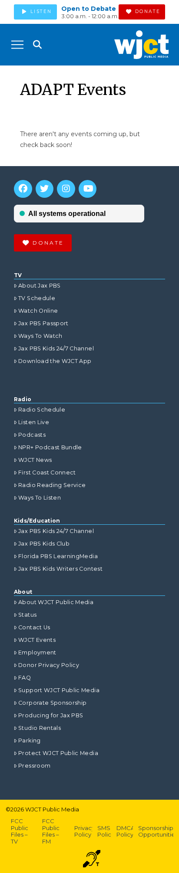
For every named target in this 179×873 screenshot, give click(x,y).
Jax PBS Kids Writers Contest (60, 569)
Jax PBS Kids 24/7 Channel (56, 348)
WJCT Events (37, 640)
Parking (29, 740)
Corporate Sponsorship (52, 703)
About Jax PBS (39, 285)
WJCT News (35, 460)
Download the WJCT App (54, 361)
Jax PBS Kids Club (44, 543)
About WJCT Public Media (55, 602)
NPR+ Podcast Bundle (50, 447)
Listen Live (33, 422)
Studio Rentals (39, 728)
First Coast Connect (47, 472)
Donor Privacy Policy (48, 665)
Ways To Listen (39, 497)
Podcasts (32, 435)
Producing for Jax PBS (50, 715)
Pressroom (34, 765)
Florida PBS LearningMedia (58, 556)
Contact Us (34, 627)
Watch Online (38, 310)
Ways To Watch (40, 336)
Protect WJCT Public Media (58, 753)
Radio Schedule (41, 409)
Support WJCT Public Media (58, 690)
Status (27, 614)
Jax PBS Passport (43, 323)
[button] (17, 44)
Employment (37, 652)
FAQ (24, 677)
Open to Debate (88, 9)
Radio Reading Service (52, 485)
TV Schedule (36, 298)
